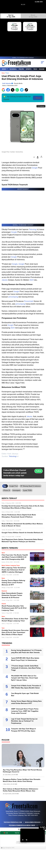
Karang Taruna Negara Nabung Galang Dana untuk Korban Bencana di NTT (13, 583)
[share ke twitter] (13, 91)
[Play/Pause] (22, 839)
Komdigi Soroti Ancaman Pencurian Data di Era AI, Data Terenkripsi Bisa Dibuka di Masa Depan (15, 632)
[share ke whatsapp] (17, 91)
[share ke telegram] (22, 91)
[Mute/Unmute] (26, 839)
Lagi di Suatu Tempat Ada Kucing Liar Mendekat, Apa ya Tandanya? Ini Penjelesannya (24, 721)
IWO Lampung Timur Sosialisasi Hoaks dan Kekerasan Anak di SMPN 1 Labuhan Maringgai (14, 570)
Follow (38, 471)
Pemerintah (28, 301)
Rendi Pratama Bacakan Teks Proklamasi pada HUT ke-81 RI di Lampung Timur (14, 608)
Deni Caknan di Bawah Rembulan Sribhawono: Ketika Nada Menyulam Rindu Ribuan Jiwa (20, 790)
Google (35, 168)
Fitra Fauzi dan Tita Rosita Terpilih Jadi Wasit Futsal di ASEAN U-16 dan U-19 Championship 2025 (15, 557)
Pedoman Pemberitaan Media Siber (22, 825)
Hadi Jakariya (6, 83)
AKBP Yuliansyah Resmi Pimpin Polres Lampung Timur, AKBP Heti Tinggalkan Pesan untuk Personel (24, 711)
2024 (32, 280)
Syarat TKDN (27, 490)
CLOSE (42, 827)
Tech (35, 69)
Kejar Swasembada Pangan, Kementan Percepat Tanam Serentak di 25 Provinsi (12, 595)
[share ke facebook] (8, 91)
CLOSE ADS (39, 1)
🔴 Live (6, 832)
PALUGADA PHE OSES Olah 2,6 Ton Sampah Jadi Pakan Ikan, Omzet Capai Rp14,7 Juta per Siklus (24, 678)
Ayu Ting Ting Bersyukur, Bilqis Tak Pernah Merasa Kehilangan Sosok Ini (22, 771)
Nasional (13, 69)
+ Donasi (38, 98)
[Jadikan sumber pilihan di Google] (4, 91)
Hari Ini (11, 16)
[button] (34, 157)
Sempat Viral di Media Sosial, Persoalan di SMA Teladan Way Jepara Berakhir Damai (26, 687)
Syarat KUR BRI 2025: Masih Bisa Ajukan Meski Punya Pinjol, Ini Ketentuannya (25, 659)
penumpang (13, 297)
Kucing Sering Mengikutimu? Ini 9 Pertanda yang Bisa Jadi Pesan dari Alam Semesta (26, 651)
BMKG (44, 35)
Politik (21, 69)
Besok (33, 16)
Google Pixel (13, 486)
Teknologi (33, 229)
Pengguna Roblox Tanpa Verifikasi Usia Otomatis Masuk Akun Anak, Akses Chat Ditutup (21, 780)
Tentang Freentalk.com (13, 822)
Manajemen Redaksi (32, 822)
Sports (28, 69)
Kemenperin (16, 490)
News (4, 69)
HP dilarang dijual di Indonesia (30, 486)
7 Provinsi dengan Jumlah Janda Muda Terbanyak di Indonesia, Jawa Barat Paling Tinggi (26, 668)
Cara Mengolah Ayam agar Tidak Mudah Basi (25, 694)
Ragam (41, 69)
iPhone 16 (6, 490)
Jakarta (4, 280)
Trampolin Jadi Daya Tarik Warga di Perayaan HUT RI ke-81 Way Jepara (23, 730)
